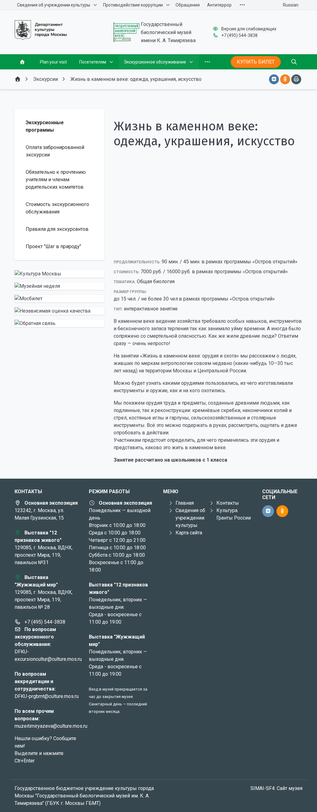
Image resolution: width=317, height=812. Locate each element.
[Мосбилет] (59, 298)
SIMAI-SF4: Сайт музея (276, 788)
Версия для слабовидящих (248, 28)
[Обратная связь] (59, 323)
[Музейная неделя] (59, 286)
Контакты (227, 503)
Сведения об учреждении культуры (190, 517)
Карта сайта (189, 533)
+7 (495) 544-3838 (239, 35)
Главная (185, 503)
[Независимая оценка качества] (59, 311)
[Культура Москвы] (59, 274)
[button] (208, 246)
